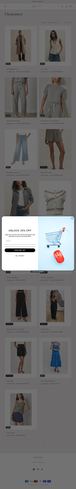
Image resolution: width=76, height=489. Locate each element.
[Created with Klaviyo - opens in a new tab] (38, 271)
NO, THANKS (20, 255)
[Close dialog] (72, 218)
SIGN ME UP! (20, 250)
